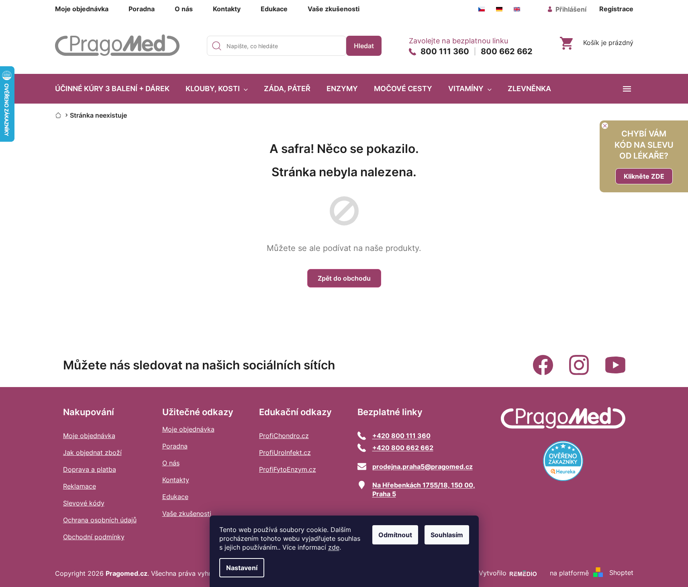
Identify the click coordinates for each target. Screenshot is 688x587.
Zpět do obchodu (344, 278)
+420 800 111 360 (401, 436)
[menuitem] (112, 88)
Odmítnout (395, 535)
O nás (184, 9)
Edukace (274, 9)
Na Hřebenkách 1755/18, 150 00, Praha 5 (423, 489)
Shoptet (621, 573)
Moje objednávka (81, 9)
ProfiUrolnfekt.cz (285, 452)
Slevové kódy (83, 503)
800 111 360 (445, 51)
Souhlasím (447, 535)
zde (333, 547)
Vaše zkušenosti (333, 9)
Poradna (142, 9)
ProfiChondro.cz (284, 436)
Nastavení (241, 568)
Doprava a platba (89, 469)
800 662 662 (507, 51)
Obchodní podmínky (94, 537)
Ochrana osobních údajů (100, 520)
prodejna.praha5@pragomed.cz (422, 467)
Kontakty (227, 9)
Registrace (616, 9)
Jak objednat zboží (92, 452)
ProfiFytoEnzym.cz (287, 469)
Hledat (364, 46)
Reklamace (79, 486)
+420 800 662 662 (402, 448)
